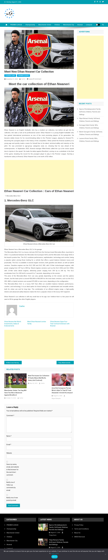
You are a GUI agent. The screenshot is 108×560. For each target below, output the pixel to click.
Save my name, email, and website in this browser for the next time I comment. (12, 469)
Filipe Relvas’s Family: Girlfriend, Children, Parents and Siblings (89, 120)
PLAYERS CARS (10, 75)
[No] (105, 554)
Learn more (55, 553)
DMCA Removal (79, 537)
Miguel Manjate (56, 398)
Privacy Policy (78, 525)
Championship (30, 25)
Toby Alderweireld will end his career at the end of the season (66, 363)
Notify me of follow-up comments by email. (11, 486)
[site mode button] (98, 25)
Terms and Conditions (81, 529)
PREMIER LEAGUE (16, 25)
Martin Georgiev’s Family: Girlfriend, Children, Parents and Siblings (90, 133)
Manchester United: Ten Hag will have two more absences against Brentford (15, 393)
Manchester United (44, 25)
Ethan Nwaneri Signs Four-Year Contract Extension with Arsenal (60, 324)
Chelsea (57, 25)
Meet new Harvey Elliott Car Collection (14, 363)
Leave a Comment (35, 79)
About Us (77, 533)
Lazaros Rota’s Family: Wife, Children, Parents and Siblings (89, 140)
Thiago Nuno (52, 535)
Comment (10, 415)
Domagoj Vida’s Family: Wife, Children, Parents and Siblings (89, 126)
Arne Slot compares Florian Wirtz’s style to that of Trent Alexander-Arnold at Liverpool (62, 390)
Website (9, 453)
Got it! (54, 556)
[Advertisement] (39, 174)
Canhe (23, 79)
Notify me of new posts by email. (12, 499)
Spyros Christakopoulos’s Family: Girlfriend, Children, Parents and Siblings (90, 111)
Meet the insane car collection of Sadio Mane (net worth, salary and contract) (38, 378)
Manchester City (68, 25)
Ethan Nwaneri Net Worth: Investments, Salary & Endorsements (12, 324)
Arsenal (80, 25)
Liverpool (89, 25)
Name (8, 436)
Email (8, 444)
